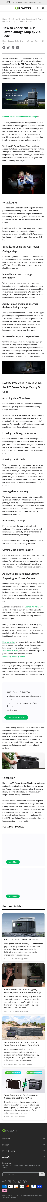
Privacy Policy (37, 1195)
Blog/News (13, 19)
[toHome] (23, 8)
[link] (4, 1181)
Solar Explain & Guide (24, 41)
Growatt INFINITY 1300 (34, 607)
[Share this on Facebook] (3, 47)
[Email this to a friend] (17, 47)
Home (4, 19)
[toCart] (43, 8)
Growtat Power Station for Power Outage (19, 117)
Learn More (12, 862)
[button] (42, 1174)
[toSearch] (38, 8)
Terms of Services (9, 1198)
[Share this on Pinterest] (13, 47)
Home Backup (8, 41)
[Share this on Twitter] (8, 47)
